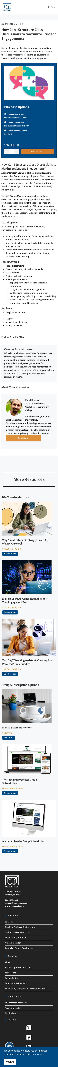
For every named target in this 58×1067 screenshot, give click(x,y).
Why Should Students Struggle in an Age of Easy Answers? (25, 542)
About (8, 962)
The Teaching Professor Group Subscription (19, 781)
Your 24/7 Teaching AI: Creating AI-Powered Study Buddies (27, 662)
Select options (10, 553)
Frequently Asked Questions (18, 967)
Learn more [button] (38, 1054)
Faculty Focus (11, 1013)
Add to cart (37, 151)
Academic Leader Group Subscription (23, 841)
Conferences (11, 922)
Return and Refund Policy (17, 983)
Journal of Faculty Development (20, 948)
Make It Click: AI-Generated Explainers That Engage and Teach (25, 600)
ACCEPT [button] (10, 1062)
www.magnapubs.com (14, 906)
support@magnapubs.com (16, 903)
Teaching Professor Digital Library (21, 927)
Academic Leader (13, 943)
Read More (23, 438)
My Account (10, 973)
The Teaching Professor (16, 937)
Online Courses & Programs (17, 932)
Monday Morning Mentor (17, 727)
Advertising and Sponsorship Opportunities (25, 988)
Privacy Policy (11, 978)
